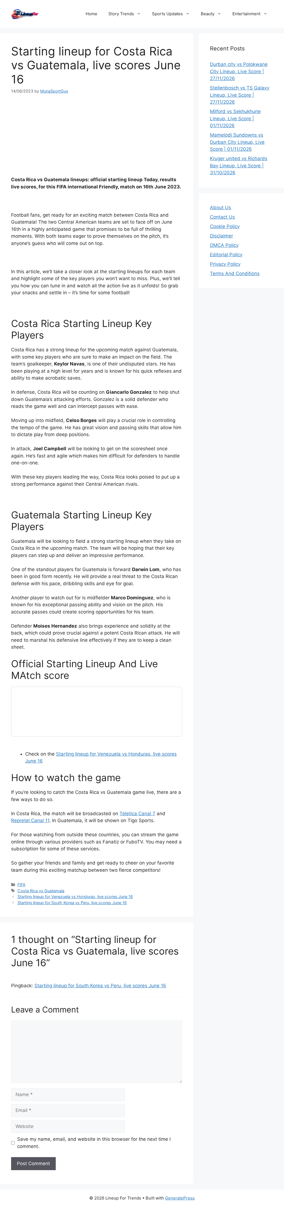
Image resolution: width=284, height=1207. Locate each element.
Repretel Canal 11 (30, 820)
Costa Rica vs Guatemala (40, 890)
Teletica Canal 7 (137, 813)
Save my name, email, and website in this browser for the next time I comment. (94, 1142)
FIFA (21, 884)
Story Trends (121, 13)
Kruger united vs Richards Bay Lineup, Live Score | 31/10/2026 (238, 165)
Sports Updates (167, 13)
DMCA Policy (224, 245)
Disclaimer (221, 236)
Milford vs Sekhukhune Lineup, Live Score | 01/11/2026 (235, 118)
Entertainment (246, 13)
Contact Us (222, 217)
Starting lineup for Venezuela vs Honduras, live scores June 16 (75, 896)
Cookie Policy (225, 226)
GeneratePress (180, 1198)
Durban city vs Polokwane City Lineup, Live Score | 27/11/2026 (239, 71)
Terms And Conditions (235, 273)
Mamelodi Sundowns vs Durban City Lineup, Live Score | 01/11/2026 (237, 142)
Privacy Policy (225, 264)
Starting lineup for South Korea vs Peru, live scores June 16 (72, 902)
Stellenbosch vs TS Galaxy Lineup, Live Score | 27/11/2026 (239, 95)
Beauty (207, 13)
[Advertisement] (96, 135)
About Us (220, 207)
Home (91, 13)
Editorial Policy (226, 254)
